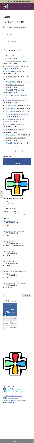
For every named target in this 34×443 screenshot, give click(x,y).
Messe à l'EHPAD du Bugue (15, 71)
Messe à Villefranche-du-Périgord (16, 100)
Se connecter (17, 380)
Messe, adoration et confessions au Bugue (14, 272)
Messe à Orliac (10, 111)
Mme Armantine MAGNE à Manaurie (15, 283)
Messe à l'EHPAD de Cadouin (15, 124)
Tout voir (9, 34)
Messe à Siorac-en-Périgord (15, 130)
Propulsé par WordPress (15, 433)
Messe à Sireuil (8, 241)
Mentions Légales (12, 419)
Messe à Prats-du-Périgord (14, 119)
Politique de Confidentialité (16, 411)
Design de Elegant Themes (15, 426)
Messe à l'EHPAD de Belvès (15, 90)
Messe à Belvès (11, 108)
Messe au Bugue (11, 106)
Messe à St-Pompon (12, 95)
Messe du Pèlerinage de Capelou (16, 56)
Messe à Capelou (12, 27)
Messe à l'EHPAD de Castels (15, 85)
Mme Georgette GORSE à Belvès (14, 231)
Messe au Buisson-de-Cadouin (15, 138)
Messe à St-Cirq (11, 82)
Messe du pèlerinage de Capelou (16, 61)
